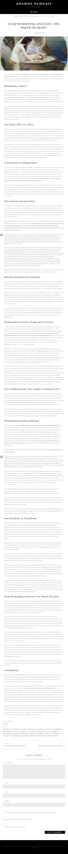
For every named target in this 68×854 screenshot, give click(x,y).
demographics (56, 729)
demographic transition (43, 729)
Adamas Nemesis (34, 3)
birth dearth (15, 729)
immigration (16, 733)
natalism (47, 733)
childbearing (31, 729)
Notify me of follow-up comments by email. (18, 819)
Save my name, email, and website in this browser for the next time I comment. (30, 812)
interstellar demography (41, 74)
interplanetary (26, 74)
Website (7, 801)
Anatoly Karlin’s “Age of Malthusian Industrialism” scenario (40, 425)
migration (41, 733)
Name (6, 783)
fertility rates (40, 731)
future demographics (52, 731)
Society (22, 16)
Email (6, 792)
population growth (29, 735)
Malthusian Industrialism (29, 733)
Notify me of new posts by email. (14, 827)
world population (53, 735)
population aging (16, 735)
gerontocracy (7, 733)
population (6, 735)
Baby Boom (7, 729)
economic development (20, 731)
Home (15, 16)
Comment (8, 763)
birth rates (23, 729)
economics (32, 731)
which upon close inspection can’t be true (38, 688)
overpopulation (56, 733)
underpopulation (41, 735)
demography (7, 731)
